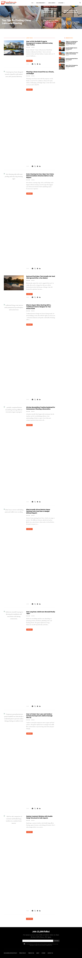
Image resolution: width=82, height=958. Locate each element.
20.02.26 (32, 820)
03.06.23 (67, 50)
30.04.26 (32, 280)
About (37, 953)
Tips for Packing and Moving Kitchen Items (71, 11)
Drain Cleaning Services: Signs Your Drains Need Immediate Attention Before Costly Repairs (40, 175)
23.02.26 (32, 719)
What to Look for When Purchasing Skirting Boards (50, 22)
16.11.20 (67, 67)
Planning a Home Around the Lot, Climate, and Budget (40, 72)
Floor (3, 17)
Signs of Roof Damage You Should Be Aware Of (72, 66)
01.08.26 (32, 75)
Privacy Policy (22, 953)
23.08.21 (67, 45)
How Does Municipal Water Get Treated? (72, 59)
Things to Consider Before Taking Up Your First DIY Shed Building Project (72, 42)
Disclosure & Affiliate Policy (10, 953)
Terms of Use (31, 953)
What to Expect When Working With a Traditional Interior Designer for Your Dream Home (38, 306)
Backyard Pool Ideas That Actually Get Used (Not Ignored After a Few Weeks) (40, 277)
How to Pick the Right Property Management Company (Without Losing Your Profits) (39, 43)
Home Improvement (40, 2)
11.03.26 (32, 615)
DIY (32, 2)
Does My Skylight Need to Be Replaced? (71, 48)
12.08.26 (32, 47)
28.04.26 (32, 310)
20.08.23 (67, 55)
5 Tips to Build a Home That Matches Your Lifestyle (72, 53)
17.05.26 (32, 179)
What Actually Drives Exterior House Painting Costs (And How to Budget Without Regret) (38, 511)
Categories (60, 2)
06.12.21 (67, 61)
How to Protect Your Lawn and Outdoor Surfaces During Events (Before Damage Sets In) (39, 715)
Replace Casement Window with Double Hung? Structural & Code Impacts (39, 817)
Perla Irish (4, 26)
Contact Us (50, 953)
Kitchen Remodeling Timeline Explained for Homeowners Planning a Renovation (40, 408)
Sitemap (43, 953)
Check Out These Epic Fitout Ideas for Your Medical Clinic (50, 10)
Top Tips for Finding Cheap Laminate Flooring (16, 22)
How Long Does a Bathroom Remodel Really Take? (40, 612)
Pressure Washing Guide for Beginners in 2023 (71, 23)
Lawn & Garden (51, 2)
